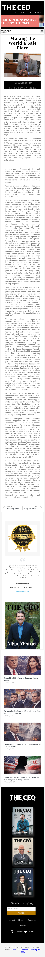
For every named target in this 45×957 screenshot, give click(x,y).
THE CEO (16, 7)
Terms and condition (21, 949)
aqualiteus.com (22, 592)
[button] (42, 31)
